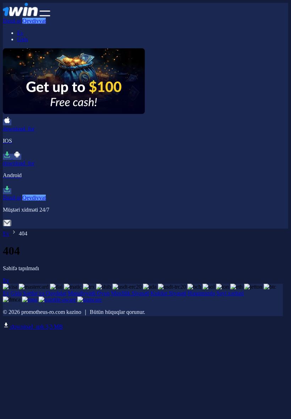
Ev (20, 33)
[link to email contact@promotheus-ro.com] (7, 225)
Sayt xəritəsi (230, 293)
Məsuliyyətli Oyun (89, 293)
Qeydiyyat (34, 21)
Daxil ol (12, 21)
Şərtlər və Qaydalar (44, 293)
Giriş (22, 39)
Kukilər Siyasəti (168, 293)
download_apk (36, 326)
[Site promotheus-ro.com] (20, 14)
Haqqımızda (201, 293)
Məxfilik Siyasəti (130, 293)
